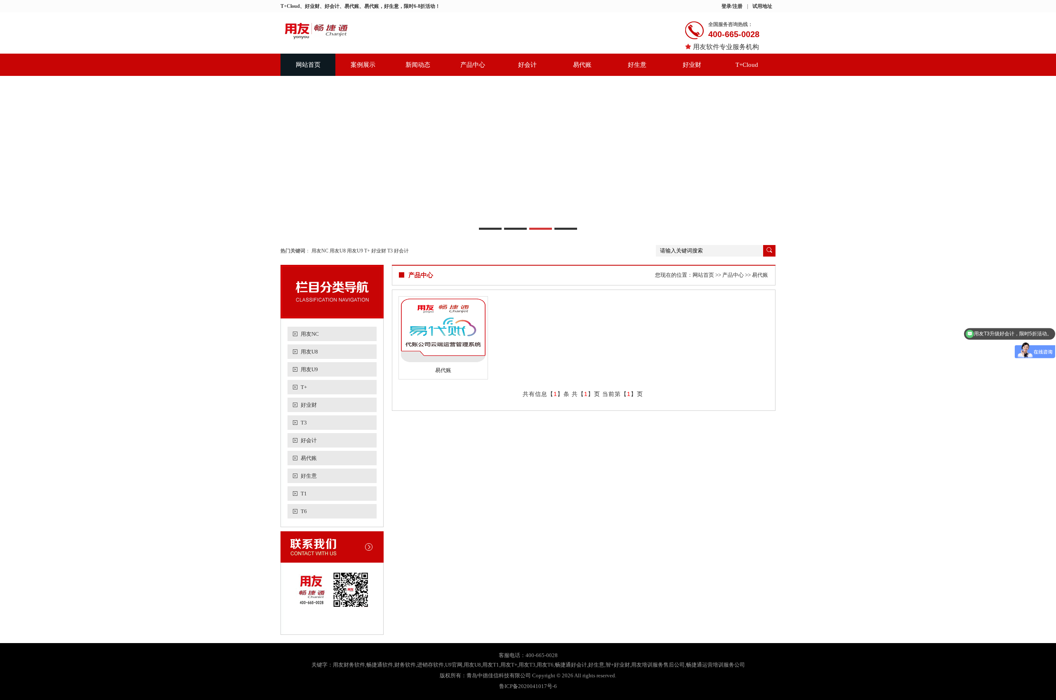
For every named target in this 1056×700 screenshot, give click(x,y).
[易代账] (443, 330)
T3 (390, 251)
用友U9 (355, 251)
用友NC (319, 251)
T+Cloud (746, 64)
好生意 (637, 64)
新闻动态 (417, 64)
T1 (304, 493)
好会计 (527, 64)
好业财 (692, 64)
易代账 (582, 64)
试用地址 (762, 6)
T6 (304, 511)
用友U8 (338, 251)
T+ (367, 251)
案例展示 (363, 64)
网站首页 (308, 64)
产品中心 (472, 64)
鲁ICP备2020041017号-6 (528, 686)
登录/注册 (731, 6)
